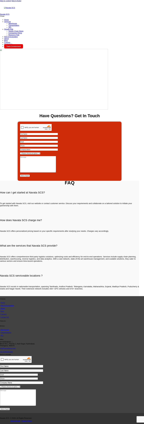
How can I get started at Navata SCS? (22, 192)
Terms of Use (15, 421)
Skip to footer (16, 1)
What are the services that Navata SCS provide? (28, 245)
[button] (69, 192)
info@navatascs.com (8, 348)
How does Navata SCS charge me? (21, 220)
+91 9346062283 (6, 352)
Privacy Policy (26, 421)
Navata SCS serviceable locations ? (21, 275)
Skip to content (5, 1)
